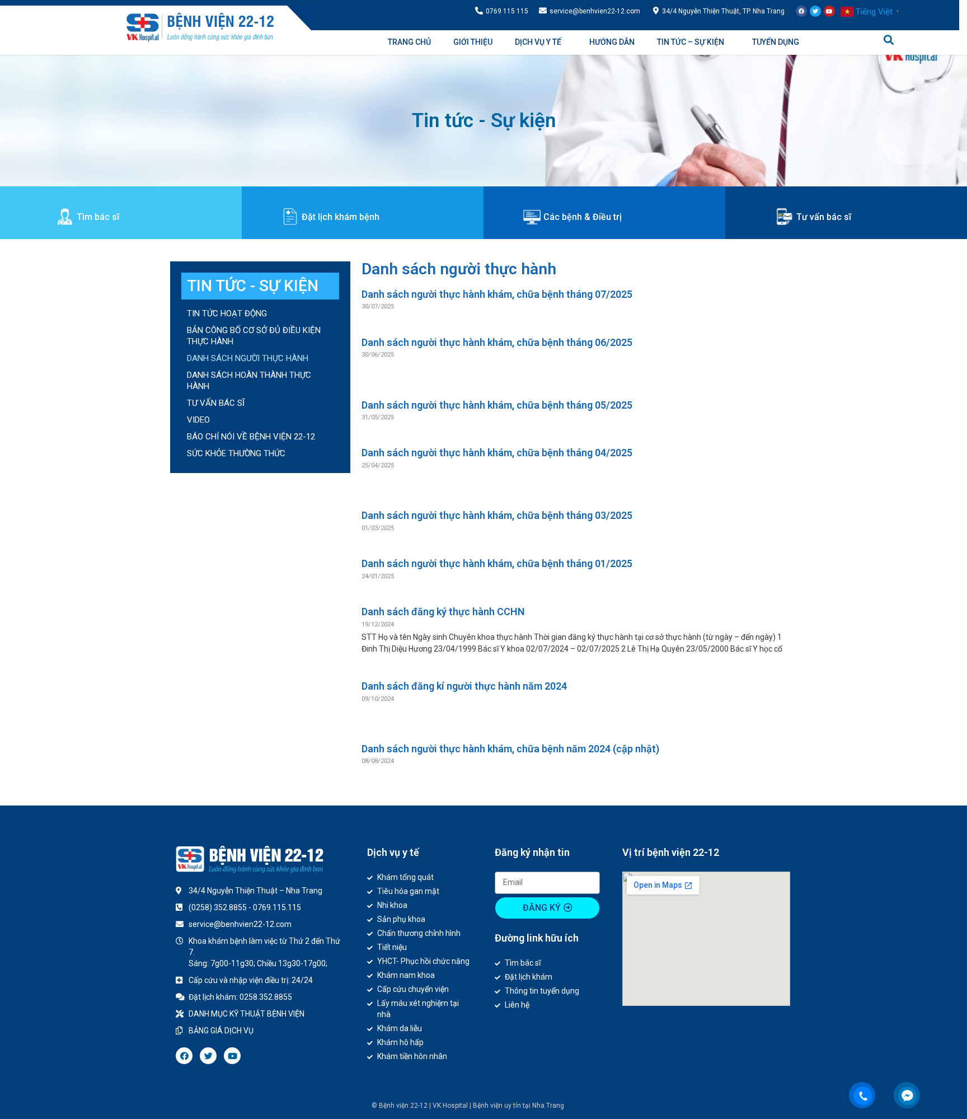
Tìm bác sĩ (98, 217)
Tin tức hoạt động (227, 313)
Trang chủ (409, 42)
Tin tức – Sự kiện (690, 42)
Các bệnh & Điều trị (582, 217)
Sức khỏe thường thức (236, 453)
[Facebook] (801, 11)
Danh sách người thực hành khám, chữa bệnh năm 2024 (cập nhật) (510, 749)
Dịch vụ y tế (538, 42)
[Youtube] (829, 11)
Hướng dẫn (612, 42)
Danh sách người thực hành (247, 358)
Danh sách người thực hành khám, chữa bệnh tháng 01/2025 (497, 563)
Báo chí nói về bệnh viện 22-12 (251, 437)
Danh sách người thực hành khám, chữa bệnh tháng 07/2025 (497, 294)
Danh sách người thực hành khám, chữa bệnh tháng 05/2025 (497, 405)
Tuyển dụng (775, 42)
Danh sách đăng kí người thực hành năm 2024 (464, 686)
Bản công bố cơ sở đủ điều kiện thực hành (254, 336)
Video (198, 420)
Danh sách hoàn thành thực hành (249, 380)
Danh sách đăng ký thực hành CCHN (443, 611)
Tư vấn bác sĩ (823, 217)
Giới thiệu (472, 42)
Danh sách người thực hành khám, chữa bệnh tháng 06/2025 (497, 342)
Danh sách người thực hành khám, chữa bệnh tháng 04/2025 (497, 452)
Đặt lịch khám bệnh (340, 217)
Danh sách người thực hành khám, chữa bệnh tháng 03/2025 (497, 515)
